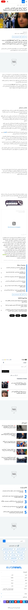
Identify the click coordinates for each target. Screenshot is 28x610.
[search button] (4, 541)
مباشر (3, 1)
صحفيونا (25, 588)
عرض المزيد (25, 597)
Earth (12, 578)
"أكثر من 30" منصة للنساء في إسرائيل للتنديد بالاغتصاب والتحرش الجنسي (15, 268)
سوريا (6, 558)
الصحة (12, 580)
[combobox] (14, 541)
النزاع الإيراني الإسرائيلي (21, 549)
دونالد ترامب (13, 555)
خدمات (25, 594)
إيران (18, 5)
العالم (20, 5)
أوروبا (26, 575)
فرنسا (6, 555)
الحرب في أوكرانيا (20, 552)
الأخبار (24, 5)
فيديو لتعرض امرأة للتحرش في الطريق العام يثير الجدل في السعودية (15, 282)
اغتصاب (24, 315)
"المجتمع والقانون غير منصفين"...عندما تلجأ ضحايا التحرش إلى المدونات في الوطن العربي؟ (14, 291)
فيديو (26, 586)
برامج (12, 586)
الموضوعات (25, 572)
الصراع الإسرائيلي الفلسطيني (8, 549)
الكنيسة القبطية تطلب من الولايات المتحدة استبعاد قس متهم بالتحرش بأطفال (15, 286)
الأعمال (26, 578)
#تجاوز (5, 132)
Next (26, 580)
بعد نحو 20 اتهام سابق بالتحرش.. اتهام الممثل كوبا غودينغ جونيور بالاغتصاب (15, 273)
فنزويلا (14, 561)
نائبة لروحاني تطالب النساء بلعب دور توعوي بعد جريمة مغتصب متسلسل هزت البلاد (15, 277)
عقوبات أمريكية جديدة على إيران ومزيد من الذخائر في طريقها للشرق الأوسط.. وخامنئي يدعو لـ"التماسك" (16, 310)
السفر (26, 583)
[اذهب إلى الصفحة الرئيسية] (23, 1)
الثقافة (12, 583)
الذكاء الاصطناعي (14, 558)
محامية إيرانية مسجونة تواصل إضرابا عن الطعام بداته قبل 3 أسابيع (16, 301)
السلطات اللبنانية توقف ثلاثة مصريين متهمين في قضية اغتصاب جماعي (16, 306)
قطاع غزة (21, 555)
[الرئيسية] (26, 5)
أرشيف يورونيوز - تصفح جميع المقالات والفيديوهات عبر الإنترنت (7, 589)
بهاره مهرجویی (16, 260)
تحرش (12, 315)
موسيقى (21, 558)
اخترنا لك (24, 423)
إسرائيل (6, 552)
